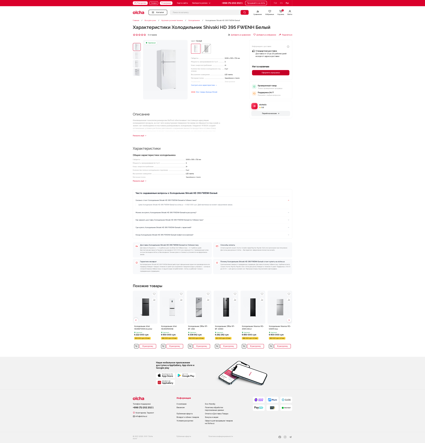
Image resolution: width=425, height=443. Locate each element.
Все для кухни (150, 20)
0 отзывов (152, 35)
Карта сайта (182, 3)
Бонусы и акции (211, 417)
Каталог (160, 12)
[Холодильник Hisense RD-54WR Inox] (280, 320)
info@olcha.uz (141, 416)
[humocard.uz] (272, 408)
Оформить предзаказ (271, 73)
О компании (181, 404)
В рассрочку (147, 346)
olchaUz (263, 105)
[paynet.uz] (286, 408)
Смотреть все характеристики (203, 85)
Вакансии (181, 407)
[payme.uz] (259, 408)
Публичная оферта (185, 414)
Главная (136, 20)
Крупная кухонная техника (172, 20)
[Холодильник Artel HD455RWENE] (172, 320)
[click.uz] (286, 400)
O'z (281, 3)
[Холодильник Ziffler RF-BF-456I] (199, 320)
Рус (287, 3)
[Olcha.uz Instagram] (285, 437)
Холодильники (194, 20)
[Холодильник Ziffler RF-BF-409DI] (226, 320)
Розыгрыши (166, 3)
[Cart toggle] (136, 346)
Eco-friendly (210, 404)
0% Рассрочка (140, 3)
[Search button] (245, 12)
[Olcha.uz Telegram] (290, 437)
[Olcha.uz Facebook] (280, 437)
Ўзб (275, 3)
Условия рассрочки (185, 421)
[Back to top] (129, 360)
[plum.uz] (272, 400)
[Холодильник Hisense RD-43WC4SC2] (253, 320)
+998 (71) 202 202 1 (232, 3)
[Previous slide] (136, 320)
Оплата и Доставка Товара (216, 414)
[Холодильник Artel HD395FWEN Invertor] (145, 320)
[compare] (154, 300)
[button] (201, 3)
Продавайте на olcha (256, 3)
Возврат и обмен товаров (188, 417)
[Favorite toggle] (154, 294)
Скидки (154, 3)
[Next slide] (289, 320)
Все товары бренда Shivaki (206, 92)
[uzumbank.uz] (259, 400)
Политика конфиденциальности (221, 436)
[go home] (138, 12)
